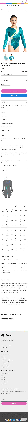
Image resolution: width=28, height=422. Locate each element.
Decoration (3, 78)
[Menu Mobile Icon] (1, 2)
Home (2, 9)
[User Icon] (22, 1)
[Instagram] (6, 347)
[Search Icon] (5, 1)
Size (2, 71)
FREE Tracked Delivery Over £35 (14, 5)
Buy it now (14, 95)
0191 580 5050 (7, 345)
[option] (14, 33)
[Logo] (14, 2)
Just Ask (11, 318)
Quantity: (3, 84)
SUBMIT (14, 403)
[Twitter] (3, 347)
